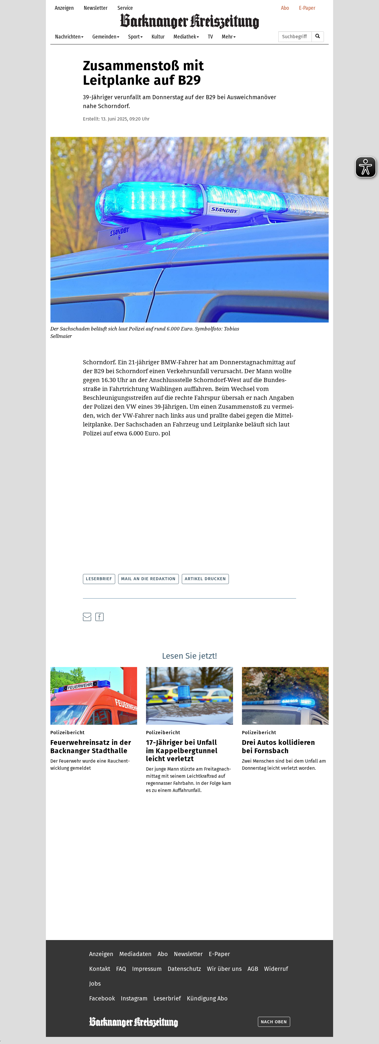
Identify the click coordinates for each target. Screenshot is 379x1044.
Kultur (158, 36)
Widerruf (276, 968)
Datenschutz (184, 968)
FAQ (121, 968)
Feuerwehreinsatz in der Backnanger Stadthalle (90, 747)
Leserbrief (99, 578)
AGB (253, 968)
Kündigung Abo (207, 998)
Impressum (147, 968)
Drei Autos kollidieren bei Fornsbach (278, 747)
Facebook (102, 998)
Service (125, 7)
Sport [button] (134, 36)
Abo (285, 7)
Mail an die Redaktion (148, 578)
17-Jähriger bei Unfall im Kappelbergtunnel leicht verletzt (182, 751)
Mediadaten (135, 954)
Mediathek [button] (185, 36)
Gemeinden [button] (104, 36)
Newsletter (95, 7)
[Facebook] (99, 617)
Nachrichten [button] (68, 36)
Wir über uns (224, 968)
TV (210, 36)
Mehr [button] (227, 36)
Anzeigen (64, 7)
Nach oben (274, 1021)
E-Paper (307, 7)
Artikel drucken (205, 578)
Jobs (95, 983)
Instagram (134, 998)
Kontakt (99, 968)
